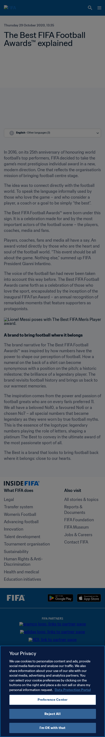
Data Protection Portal (73, 690)
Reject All (52, 714)
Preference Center (52, 700)
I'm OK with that (52, 728)
